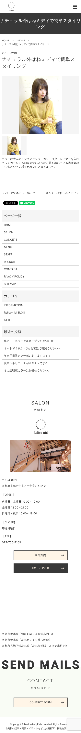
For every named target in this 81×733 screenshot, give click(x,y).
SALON (8, 232)
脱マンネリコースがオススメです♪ (25, 363)
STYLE (21, 40)
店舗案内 (40, 555)
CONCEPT (10, 239)
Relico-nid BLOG (14, 312)
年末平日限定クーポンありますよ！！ (27, 355)
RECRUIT (10, 262)
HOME (5, 40)
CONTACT (10, 269)
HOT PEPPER (40, 568)
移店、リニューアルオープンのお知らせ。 (30, 340)
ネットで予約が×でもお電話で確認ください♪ (32, 348)
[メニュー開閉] (75, 7)
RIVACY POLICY (14, 276)
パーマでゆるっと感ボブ (20, 193)
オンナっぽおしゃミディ (61, 193)
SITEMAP (10, 284)
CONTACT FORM (40, 702)
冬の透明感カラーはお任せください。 (27, 370)
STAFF (8, 254)
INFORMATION (13, 305)
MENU (8, 247)
